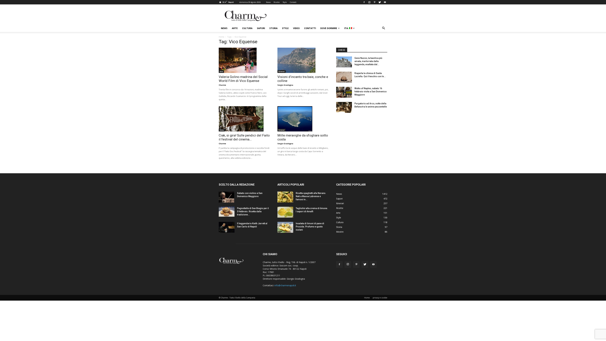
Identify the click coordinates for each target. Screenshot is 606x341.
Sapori (261, 28)
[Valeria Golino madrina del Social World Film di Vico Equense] (244, 60)
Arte (235, 28)
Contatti (293, 2)
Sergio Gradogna (285, 85)
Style (285, 2)
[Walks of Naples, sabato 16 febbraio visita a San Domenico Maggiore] (344, 92)
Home (221, 37)
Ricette (277, 2)
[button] (383, 28)
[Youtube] (385, 2)
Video (296, 28)
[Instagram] (369, 2)
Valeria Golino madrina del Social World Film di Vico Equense (243, 79)
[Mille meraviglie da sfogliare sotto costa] (303, 118)
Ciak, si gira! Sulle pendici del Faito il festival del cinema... (244, 137)
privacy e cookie (380, 297)
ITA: (346, 28)
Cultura (247, 28)
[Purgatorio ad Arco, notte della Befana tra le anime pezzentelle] (344, 107)
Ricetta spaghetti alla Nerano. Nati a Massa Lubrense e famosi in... (311, 196)
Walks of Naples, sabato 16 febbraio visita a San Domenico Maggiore (370, 91)
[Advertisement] (361, 140)
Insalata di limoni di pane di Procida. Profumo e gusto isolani (310, 226)
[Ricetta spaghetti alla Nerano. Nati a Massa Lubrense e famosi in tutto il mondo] (285, 197)
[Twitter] (379, 2)
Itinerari (281, 71)
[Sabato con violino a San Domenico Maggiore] (226, 197)
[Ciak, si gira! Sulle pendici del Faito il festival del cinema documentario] (244, 118)
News (268, 2)
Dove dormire (328, 28)
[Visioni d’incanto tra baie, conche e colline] (303, 60)
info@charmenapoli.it (285, 285)
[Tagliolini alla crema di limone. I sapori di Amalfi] (285, 212)
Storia (273, 28)
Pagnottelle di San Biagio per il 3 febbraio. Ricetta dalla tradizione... (253, 211)
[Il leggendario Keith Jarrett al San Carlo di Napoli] (227, 227)
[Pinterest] (374, 2)
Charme (222, 85)
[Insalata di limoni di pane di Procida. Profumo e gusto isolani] (285, 227)
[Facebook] (364, 2)
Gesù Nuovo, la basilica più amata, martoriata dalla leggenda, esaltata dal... (368, 61)
